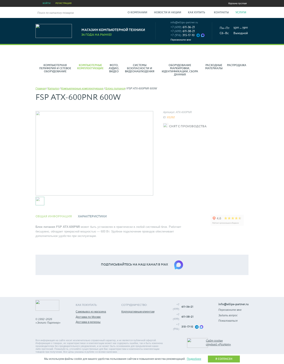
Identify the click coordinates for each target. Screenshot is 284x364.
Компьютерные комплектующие (82, 88)
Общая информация (54, 216)
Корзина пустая (237, 3)
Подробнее (194, 359)
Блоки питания (115, 88)
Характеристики (92, 216)
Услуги (241, 12)
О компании (137, 12)
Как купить (197, 12)
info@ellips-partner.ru (184, 22)
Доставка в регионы (88, 322)
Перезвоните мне (180, 39)
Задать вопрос (228, 315)
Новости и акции (167, 12)
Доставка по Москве (88, 317)
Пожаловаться (227, 320)
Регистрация (63, 3)
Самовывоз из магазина (91, 311)
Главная (41, 88)
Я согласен (223, 359)
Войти (47, 3)
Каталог (53, 88)
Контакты (221, 12)
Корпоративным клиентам (137, 311)
